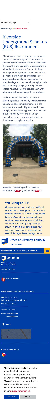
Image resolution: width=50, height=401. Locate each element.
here (17, 190)
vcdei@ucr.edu (12, 313)
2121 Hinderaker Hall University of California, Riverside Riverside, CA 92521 (14, 301)
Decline (28, 396)
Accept (11, 396)
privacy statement (18, 391)
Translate (20, 28)
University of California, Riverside (19, 250)
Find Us (8, 324)
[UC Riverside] (6, 241)
